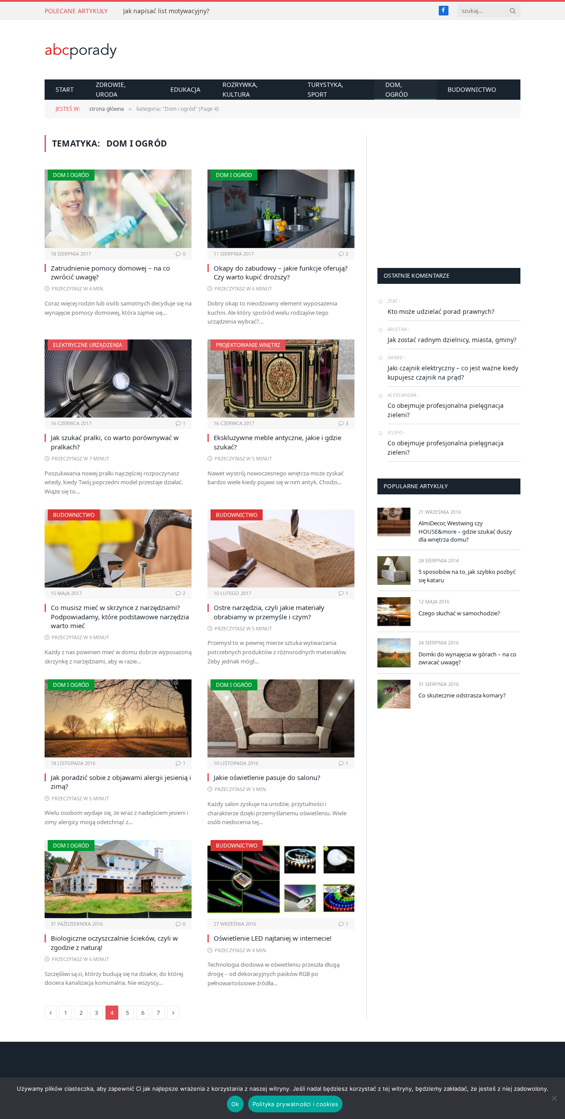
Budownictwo (472, 89)
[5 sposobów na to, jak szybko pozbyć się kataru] (394, 570)
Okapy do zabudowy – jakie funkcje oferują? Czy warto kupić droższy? (281, 272)
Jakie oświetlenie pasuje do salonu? (267, 777)
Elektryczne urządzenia (87, 345)
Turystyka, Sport (325, 89)
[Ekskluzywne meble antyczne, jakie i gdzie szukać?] (280, 378)
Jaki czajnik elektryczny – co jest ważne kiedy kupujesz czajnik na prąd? (453, 372)
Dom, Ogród (396, 89)
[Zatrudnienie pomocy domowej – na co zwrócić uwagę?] (118, 209)
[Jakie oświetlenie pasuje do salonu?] (280, 718)
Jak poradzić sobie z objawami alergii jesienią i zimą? (121, 782)
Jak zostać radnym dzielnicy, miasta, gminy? (452, 339)
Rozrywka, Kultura (240, 89)
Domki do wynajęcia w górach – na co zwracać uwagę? (467, 658)
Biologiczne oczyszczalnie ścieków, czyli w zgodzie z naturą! (114, 942)
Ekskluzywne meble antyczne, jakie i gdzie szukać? (277, 442)
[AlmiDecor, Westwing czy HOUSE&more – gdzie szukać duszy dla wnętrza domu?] (394, 522)
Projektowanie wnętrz (248, 345)
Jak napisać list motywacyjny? (166, 11)
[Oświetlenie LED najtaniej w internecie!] (280, 879)
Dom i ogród (71, 175)
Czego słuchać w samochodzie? (459, 613)
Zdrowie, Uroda (111, 89)
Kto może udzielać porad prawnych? (441, 311)
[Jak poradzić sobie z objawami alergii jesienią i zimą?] (118, 718)
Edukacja (185, 89)
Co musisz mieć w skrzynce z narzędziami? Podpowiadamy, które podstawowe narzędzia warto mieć (120, 616)
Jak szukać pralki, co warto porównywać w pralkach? (115, 442)
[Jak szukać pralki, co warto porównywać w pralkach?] (118, 378)
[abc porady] (81, 49)
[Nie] (554, 1098)
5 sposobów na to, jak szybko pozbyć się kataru (467, 576)
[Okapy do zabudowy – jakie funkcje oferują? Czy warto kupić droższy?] (280, 209)
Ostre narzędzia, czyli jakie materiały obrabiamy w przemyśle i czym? (269, 612)
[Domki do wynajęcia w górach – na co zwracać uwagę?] (394, 652)
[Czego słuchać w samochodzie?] (394, 611)
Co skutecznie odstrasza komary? (462, 695)
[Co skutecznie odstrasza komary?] (394, 694)
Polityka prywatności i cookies (295, 1104)
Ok (235, 1104)
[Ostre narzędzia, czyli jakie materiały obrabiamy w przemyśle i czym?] (280, 548)
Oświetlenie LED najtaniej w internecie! (272, 938)
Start (65, 89)
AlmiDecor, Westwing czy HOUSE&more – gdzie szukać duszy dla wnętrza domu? (465, 531)
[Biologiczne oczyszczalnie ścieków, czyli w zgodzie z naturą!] (118, 879)
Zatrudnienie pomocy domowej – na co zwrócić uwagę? (110, 272)
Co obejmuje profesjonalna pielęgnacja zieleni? (446, 410)
